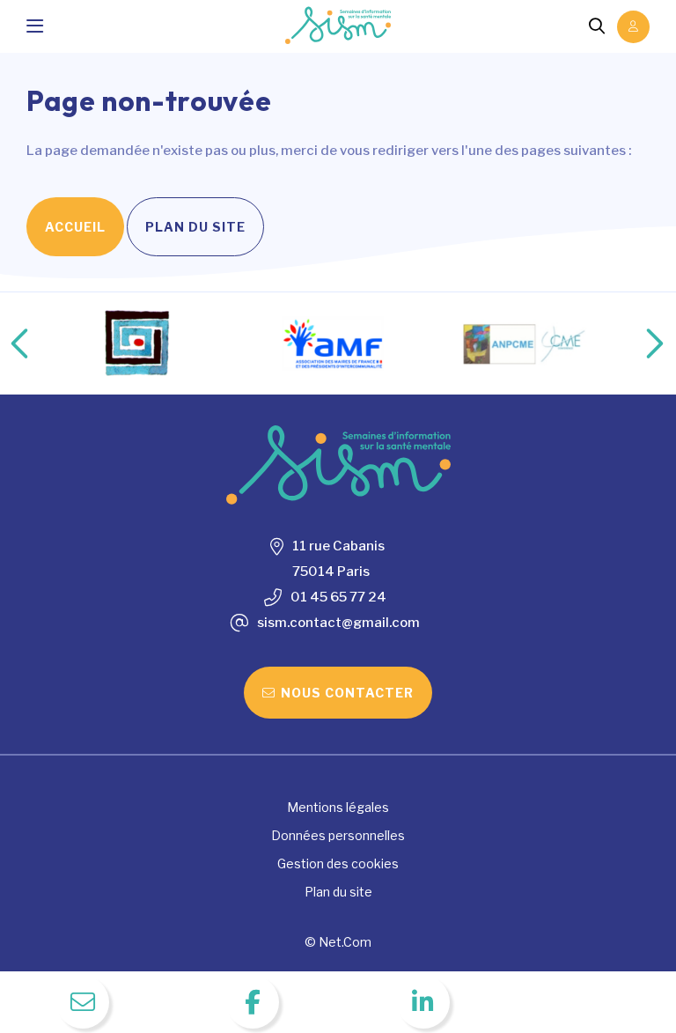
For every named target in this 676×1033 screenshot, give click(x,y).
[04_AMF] (333, 344)
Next (636, 343)
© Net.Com (338, 941)
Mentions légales (338, 807)
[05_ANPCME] (527, 343)
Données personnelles (338, 835)
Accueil (75, 226)
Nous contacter (347, 692)
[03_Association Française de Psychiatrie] (138, 343)
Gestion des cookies (338, 863)
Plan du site (195, 226)
